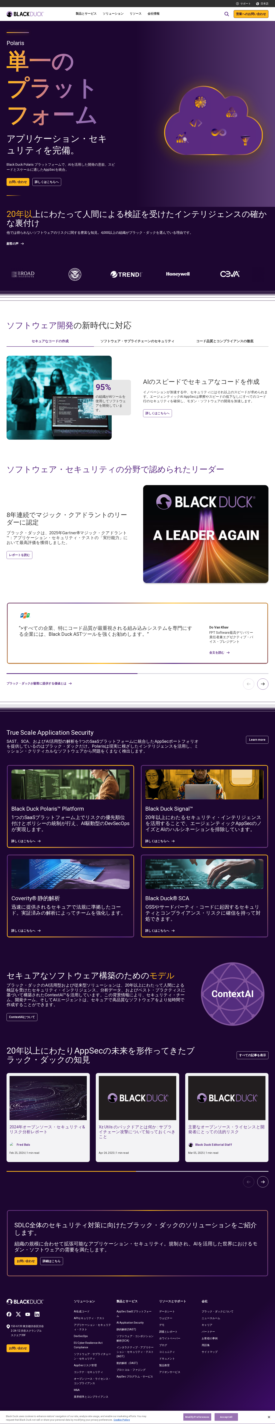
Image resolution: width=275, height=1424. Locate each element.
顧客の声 (13, 243)
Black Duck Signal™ (169, 808)
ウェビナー (165, 1318)
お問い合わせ (18, 182)
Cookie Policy (122, 1420)
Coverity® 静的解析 (35, 898)
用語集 (206, 1345)
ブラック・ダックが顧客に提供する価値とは (36, 683)
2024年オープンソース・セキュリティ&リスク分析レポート (47, 1129)
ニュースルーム (211, 1318)
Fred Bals (23, 1144)
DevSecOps (81, 1336)
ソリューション (84, 1301)
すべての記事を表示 (252, 1055)
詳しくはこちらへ (47, 182)
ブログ (163, 1345)
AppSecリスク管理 (85, 1365)
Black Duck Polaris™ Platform (47, 808)
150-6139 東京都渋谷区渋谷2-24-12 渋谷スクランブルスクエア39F (27, 1331)
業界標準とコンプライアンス (91, 1396)
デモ (161, 1324)
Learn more (257, 739)
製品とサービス (127, 1301)
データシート (167, 1311)
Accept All (226, 1417)
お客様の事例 (210, 1338)
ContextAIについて (22, 1017)
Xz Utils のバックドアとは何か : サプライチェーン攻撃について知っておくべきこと (137, 1132)
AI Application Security (130, 1322)
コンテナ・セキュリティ (88, 1372)
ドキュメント (167, 1358)
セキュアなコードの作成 (50, 341)
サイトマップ (210, 1351)
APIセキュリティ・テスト (89, 1318)
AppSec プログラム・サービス (135, 1376)
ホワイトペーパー (169, 1338)
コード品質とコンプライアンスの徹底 (224, 341)
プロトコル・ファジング (131, 1369)
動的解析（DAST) (127, 1363)
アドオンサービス (169, 1372)
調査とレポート (168, 1331)
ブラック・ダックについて (217, 1311)
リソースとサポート (172, 1301)
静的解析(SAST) (126, 1329)
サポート (245, 3)
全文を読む (216, 652)
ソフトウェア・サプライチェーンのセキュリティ (137, 341)
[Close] (269, 1417)
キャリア (207, 1324)
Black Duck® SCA (167, 898)
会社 (205, 1301)
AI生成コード (82, 1311)
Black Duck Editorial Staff (213, 1144)
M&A (77, 1389)
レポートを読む (19, 555)
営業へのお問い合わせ (251, 14)
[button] (262, 684)
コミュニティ (167, 1351)
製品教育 (164, 1365)
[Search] (227, 14)
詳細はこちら (52, 1261)
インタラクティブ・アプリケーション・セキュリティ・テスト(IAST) (135, 1352)
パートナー (208, 1331)
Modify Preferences (197, 1417)
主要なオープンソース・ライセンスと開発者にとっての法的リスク (226, 1129)
